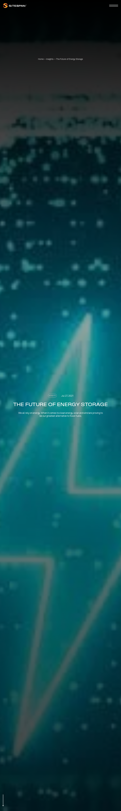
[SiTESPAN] (15, 5)
